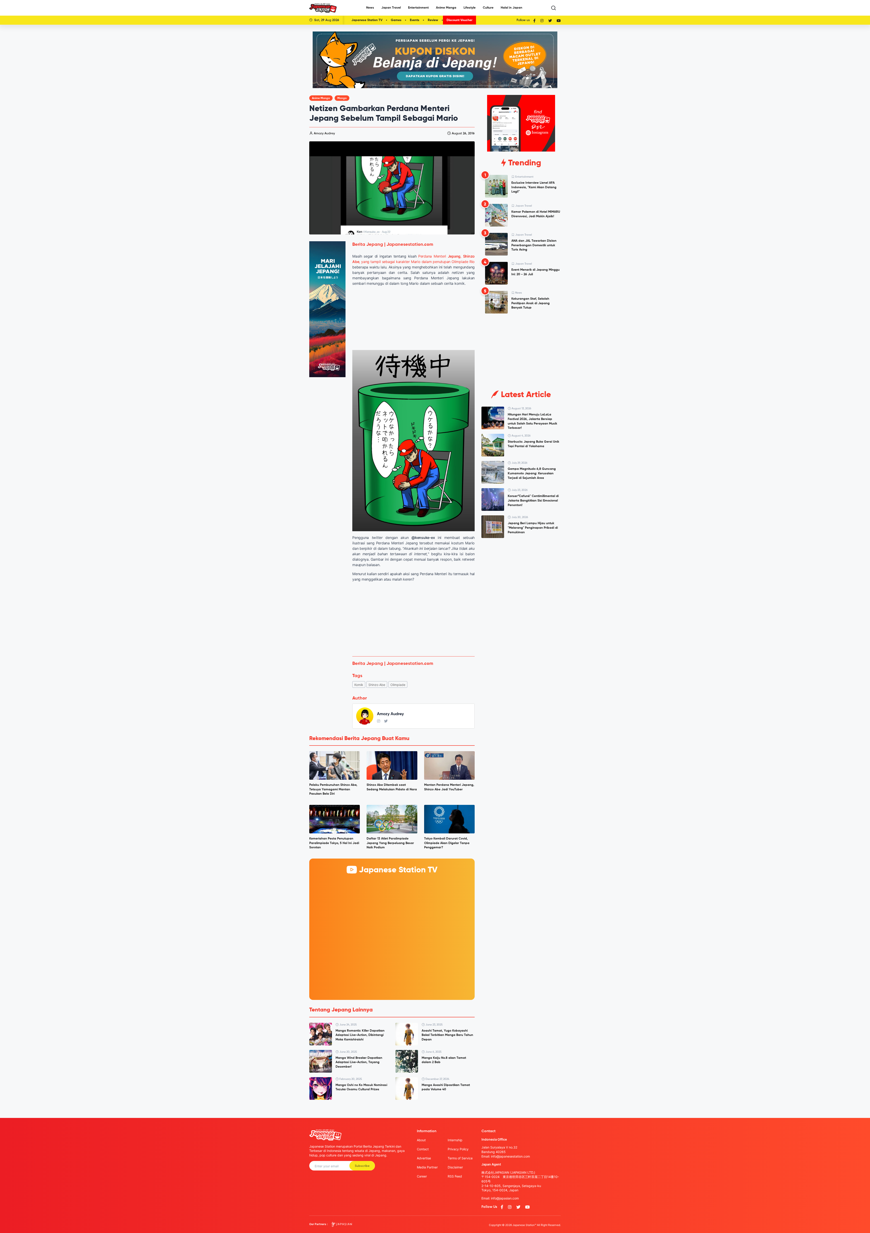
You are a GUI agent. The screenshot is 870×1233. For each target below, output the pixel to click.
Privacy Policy (458, 1149)
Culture (488, 7)
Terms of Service (460, 1158)
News (370, 7)
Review (433, 20)
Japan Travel (391, 7)
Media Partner (427, 1167)
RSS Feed (455, 1176)
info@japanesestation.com (510, 1156)
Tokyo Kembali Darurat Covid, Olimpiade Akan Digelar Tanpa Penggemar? (446, 843)
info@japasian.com (505, 1198)
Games (396, 20)
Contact (423, 1149)
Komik (358, 685)
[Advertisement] (413, 619)
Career (422, 1176)
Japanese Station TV (366, 20)
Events (414, 20)
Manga (342, 98)
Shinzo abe (376, 685)
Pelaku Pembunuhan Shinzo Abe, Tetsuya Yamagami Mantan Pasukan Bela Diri (333, 789)
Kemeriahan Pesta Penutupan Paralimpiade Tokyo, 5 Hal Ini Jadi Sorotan (334, 843)
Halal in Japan (511, 7)
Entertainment (418, 7)
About (421, 1140)
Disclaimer (455, 1167)
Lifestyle (470, 7)
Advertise (424, 1158)
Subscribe (362, 1166)
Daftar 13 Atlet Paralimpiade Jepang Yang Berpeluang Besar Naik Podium (390, 843)
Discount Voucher (459, 20)
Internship (455, 1140)
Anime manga (321, 98)
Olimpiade (397, 685)
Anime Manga (446, 7)
